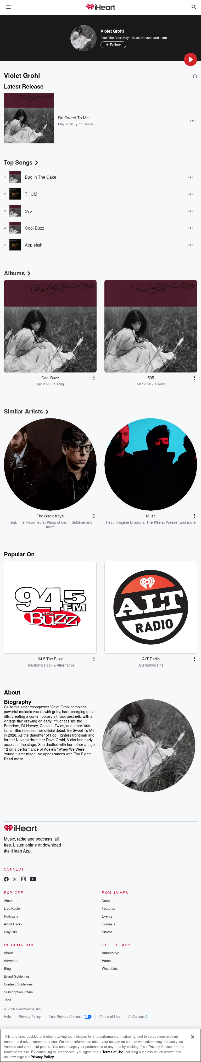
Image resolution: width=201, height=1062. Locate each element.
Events (107, 916)
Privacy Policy (30, 1016)
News (106, 900)
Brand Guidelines (17, 976)
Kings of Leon (58, 522)
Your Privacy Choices (65, 1016)
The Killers (155, 522)
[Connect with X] (15, 880)
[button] (190, 59)
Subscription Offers (18, 991)
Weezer (172, 522)
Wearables (110, 968)
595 (28, 211)
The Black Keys (119, 37)
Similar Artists (23, 411)
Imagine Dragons (130, 522)
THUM (31, 194)
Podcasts (11, 916)
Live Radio (12, 908)
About (8, 952)
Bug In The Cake (40, 177)
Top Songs (18, 162)
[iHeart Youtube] (33, 880)
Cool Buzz (34, 228)
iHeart (8, 900)
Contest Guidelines (18, 984)
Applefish (33, 245)
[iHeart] (100, 7)
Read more (13, 758)
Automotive (110, 952)
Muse (136, 37)
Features (108, 908)
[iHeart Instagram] (23, 880)
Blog (7, 968)
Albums (14, 273)
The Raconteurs (31, 522)
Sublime (78, 522)
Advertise (11, 960)
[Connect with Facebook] (6, 880)
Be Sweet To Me (73, 118)
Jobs (7, 999)
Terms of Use (110, 1016)
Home (106, 960)
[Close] (192, 1037)
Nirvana (147, 37)
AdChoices (136, 1016)
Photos (107, 931)
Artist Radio (13, 923)
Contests (108, 923)
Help (7, 1016)
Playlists (10, 931)
